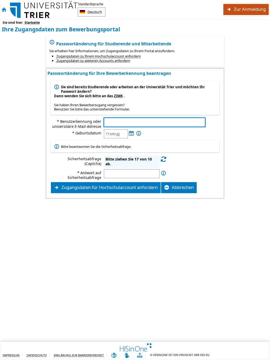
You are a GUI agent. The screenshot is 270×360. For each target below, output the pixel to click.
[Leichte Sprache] (113, 356)
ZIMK (118, 96)
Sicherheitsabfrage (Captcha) (84, 161)
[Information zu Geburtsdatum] (138, 133)
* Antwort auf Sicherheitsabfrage (84, 175)
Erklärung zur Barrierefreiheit (79, 355)
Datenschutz (37, 355)
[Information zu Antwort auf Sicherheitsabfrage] (163, 173)
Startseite (32, 22)
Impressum (11, 355)
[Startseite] (4, 10)
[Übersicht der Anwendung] (139, 356)
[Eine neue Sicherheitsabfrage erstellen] (163, 159)
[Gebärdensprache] (126, 356)
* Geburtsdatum (86, 133)
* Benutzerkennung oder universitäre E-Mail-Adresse (76, 124)
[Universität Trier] (44, 9)
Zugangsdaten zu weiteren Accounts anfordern (93, 60)
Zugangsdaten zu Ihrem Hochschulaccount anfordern (98, 56)
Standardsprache (90, 4)
